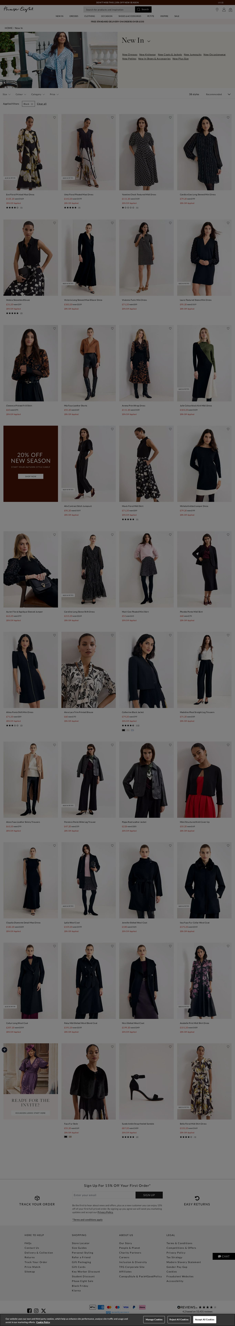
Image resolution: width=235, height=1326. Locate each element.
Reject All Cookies (178, 1319)
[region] (117, 1320)
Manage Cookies (154, 1319)
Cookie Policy (43, 1322)
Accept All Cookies (204, 1319)
